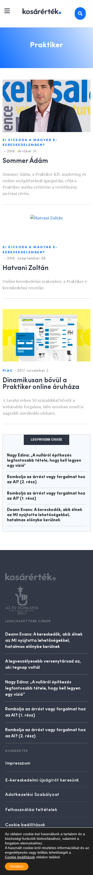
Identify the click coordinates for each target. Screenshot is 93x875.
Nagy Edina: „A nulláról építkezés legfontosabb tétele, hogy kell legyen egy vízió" (44, 460)
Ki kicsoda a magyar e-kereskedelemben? (30, 142)
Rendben (16, 866)
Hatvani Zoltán (26, 267)
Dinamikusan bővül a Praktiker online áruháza (41, 383)
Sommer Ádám (25, 160)
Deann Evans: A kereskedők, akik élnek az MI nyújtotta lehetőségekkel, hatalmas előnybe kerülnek (44, 515)
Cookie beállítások (20, 857)
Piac (8, 371)
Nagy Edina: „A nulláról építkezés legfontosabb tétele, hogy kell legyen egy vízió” (42, 687)
